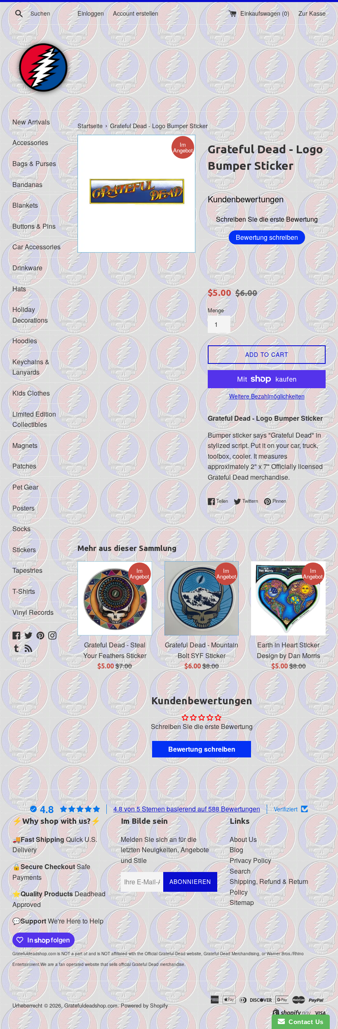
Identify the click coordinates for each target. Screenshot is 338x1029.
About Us (243, 839)
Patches (24, 466)
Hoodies (24, 340)
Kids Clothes (31, 393)
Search (240, 871)
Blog (236, 849)
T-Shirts (23, 591)
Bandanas (27, 184)
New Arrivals (31, 122)
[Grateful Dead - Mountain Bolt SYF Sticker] (201, 598)
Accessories (30, 142)
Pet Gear (25, 487)
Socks (21, 528)
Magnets (25, 445)
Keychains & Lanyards (30, 367)
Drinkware (27, 267)
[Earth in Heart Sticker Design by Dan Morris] (288, 598)
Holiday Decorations (30, 315)
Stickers (24, 549)
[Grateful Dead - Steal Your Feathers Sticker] (114, 598)
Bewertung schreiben (267, 237)
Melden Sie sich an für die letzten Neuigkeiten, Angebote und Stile (165, 849)
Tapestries (27, 570)
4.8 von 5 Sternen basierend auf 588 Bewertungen (186, 808)
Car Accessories (36, 246)
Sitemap (242, 902)
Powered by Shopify (144, 1005)
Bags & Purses (34, 163)
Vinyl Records (33, 612)
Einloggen (90, 13)
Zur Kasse (312, 13)
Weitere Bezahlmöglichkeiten (267, 396)
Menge (216, 310)
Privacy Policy (250, 860)
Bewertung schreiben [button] (201, 749)
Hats (19, 288)
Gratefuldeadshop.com (90, 1005)
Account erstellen (135, 13)
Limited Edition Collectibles (34, 419)
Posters (23, 508)
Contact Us (304, 1021)
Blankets (25, 205)
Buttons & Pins (34, 226)
